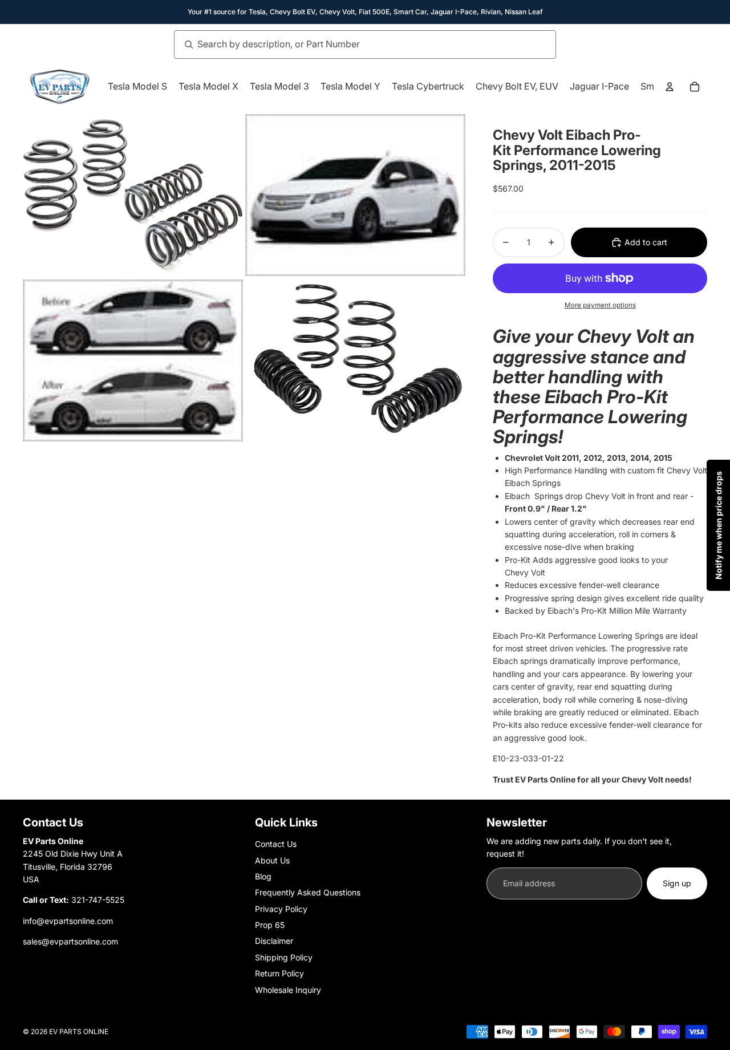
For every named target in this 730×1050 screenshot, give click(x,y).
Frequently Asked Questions (307, 892)
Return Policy (279, 973)
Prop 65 (270, 925)
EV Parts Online (78, 1031)
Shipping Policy (284, 957)
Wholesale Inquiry (288, 990)
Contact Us (276, 844)
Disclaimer (274, 941)
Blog (263, 876)
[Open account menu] (669, 86)
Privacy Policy (281, 909)
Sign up (677, 883)
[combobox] (352, 44)
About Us (272, 860)
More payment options (600, 305)
